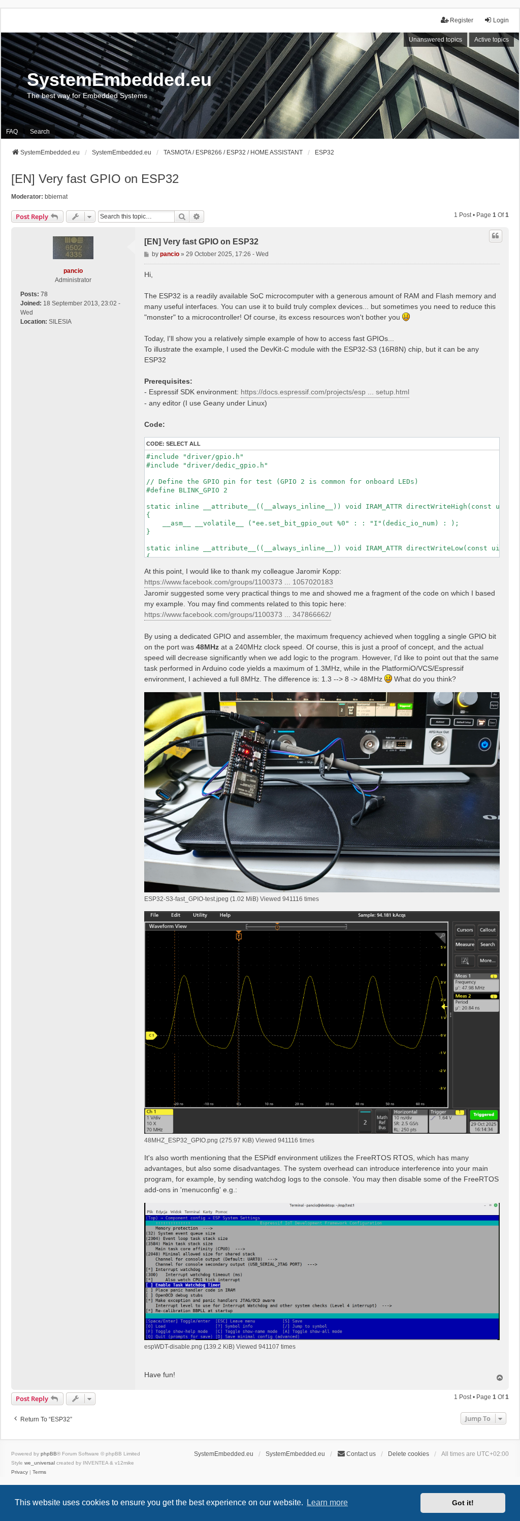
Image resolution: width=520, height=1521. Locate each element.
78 (44, 294)
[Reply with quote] (495, 236)
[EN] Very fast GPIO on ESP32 (95, 178)
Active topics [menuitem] (491, 39)
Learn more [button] (327, 1502)
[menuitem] (19, 1472)
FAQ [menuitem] (12, 131)
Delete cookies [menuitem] (408, 1453)
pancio (73, 270)
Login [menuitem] (501, 20)
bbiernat (56, 196)
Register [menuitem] (461, 20)
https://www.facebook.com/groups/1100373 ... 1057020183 (238, 582)
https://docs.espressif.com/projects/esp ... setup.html (325, 392)
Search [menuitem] (40, 131)
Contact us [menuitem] (361, 1453)
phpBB (49, 1453)
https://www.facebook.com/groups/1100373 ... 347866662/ (237, 614)
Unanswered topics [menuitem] (435, 39)
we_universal (39, 1463)
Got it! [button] (463, 1503)
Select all (183, 444)
